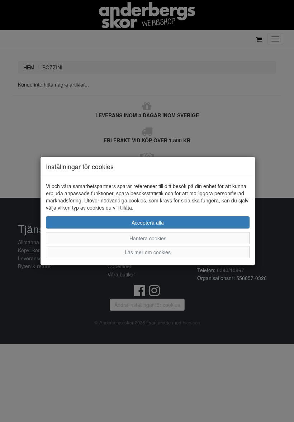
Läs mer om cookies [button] (148, 252)
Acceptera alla (148, 222)
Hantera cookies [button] (147, 238)
